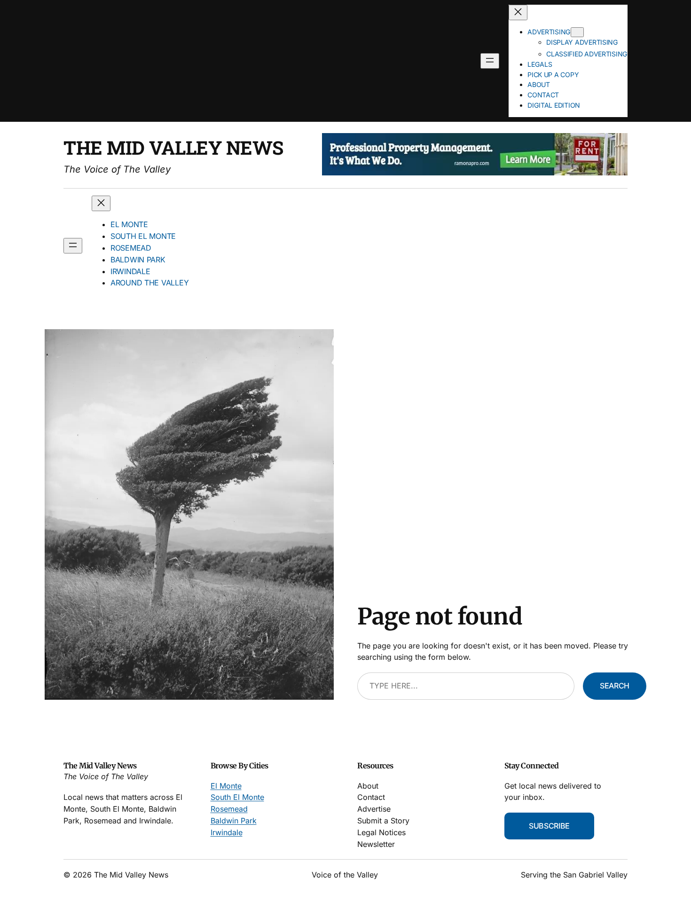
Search (614, 685)
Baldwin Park (234, 820)
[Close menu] (518, 12)
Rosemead (229, 809)
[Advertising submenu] (577, 32)
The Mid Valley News (173, 147)
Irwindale (227, 832)
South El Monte (237, 797)
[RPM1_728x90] (475, 172)
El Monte (226, 785)
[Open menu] (489, 61)
